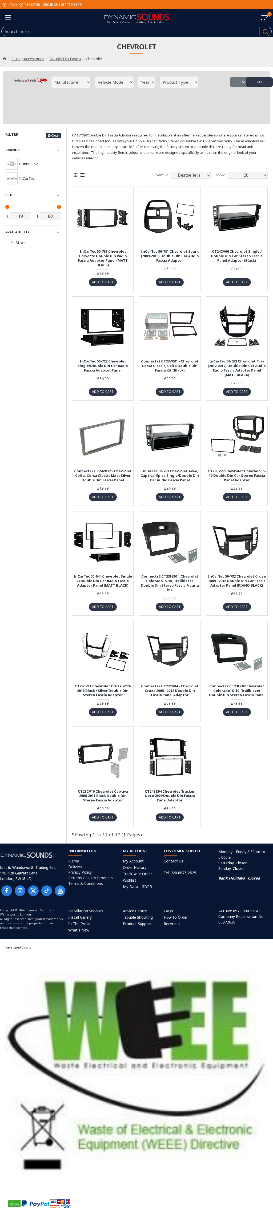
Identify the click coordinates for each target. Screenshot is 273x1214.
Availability (17, 231)
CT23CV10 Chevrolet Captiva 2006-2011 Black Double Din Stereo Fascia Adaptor (103, 796)
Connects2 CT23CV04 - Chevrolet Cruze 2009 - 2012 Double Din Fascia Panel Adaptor (170, 690)
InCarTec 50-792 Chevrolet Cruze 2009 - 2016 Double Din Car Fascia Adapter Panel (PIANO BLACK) (237, 581)
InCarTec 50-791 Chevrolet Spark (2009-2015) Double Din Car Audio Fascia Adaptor (170, 256)
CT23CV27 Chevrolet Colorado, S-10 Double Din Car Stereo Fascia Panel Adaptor (237, 475)
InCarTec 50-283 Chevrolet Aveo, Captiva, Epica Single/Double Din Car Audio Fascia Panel (169, 475)
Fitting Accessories (27, 58)
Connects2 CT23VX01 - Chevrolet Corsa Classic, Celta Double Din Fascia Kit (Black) (170, 366)
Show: (220, 175)
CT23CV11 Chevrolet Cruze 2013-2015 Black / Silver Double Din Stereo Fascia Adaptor (103, 690)
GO (259, 82)
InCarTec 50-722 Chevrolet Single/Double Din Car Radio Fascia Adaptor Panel (103, 366)
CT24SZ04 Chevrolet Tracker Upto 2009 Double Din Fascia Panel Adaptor (170, 796)
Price (10, 194)
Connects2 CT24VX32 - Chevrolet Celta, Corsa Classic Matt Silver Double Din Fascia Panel (103, 475)
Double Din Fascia (65, 58)
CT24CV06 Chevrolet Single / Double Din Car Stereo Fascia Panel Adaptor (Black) (237, 256)
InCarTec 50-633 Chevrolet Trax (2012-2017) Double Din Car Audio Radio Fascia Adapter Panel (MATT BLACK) (237, 368)
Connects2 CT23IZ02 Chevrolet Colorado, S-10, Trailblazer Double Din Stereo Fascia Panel (236, 690)
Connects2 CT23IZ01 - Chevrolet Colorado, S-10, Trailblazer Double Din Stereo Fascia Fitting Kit (170, 583)
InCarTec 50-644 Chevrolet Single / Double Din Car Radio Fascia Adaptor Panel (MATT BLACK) (103, 581)
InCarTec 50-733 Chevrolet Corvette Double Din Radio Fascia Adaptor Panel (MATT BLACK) (103, 258)
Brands (12, 149)
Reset (243, 82)
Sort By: (162, 175)
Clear (55, 135)
